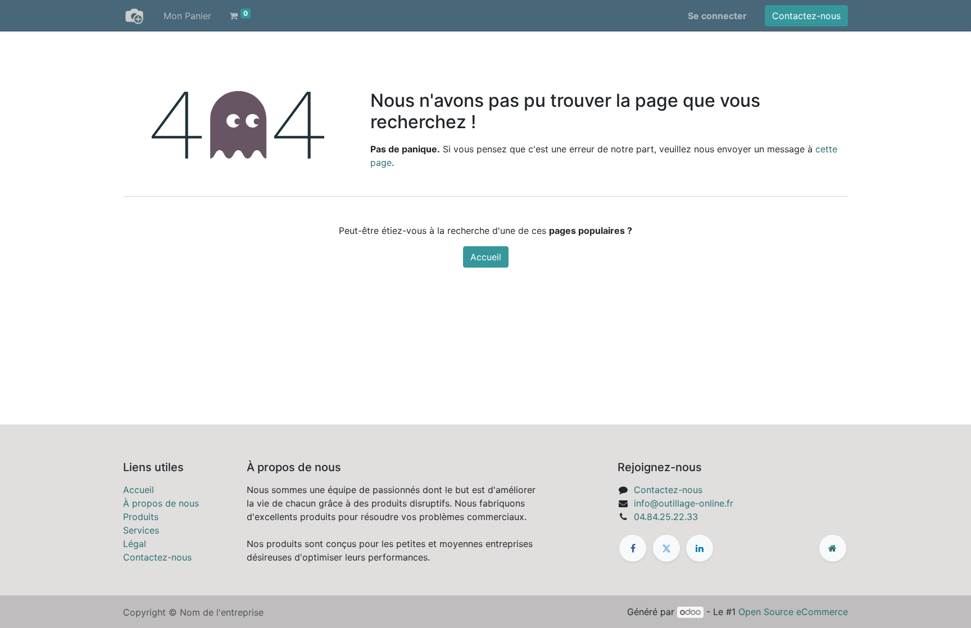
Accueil (485, 257)
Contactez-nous (806, 15)
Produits (140, 516)
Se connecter (717, 15)
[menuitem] (187, 15)
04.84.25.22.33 (666, 516)
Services (141, 530)
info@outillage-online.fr (683, 503)
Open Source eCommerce (793, 611)
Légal (134, 543)
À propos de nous (161, 503)
